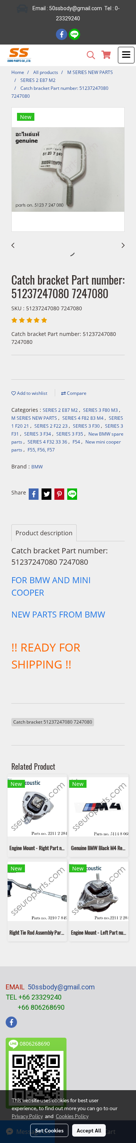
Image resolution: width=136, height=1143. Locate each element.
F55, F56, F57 (41, 450)
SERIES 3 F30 (87, 426)
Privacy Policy (27, 1115)
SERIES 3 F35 (70, 434)
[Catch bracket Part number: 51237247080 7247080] (68, 170)
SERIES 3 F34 (38, 434)
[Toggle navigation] (126, 55)
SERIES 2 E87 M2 (61, 410)
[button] (88, 55)
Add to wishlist (31, 393)
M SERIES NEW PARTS (34, 418)
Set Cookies (49, 1130)
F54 (77, 442)
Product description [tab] (44, 533)
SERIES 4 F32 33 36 (48, 442)
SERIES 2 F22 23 (51, 426)
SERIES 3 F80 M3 (101, 410)
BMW (37, 467)
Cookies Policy (72, 1115)
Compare (76, 393)
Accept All (89, 1130)
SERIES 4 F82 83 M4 (83, 418)
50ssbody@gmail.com (61, 987)
